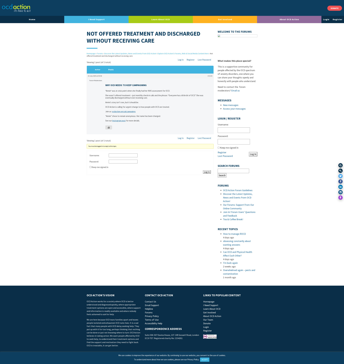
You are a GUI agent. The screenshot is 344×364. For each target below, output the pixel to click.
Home (32, 19)
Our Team (208, 319)
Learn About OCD (160, 19)
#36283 (210, 76)
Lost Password (204, 59)
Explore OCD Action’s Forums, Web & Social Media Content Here (183, 53)
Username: (94, 155)
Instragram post (119, 120)
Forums (100, 53)
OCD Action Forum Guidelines (237, 190)
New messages (230, 105)
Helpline (149, 308)
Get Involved (225, 19)
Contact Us (150, 301)
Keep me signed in (100, 167)
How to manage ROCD (234, 233)
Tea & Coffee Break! (233, 219)
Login (326, 19)
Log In (181, 59)
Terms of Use (152, 319)
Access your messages (234, 108)
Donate (207, 323)
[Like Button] (108, 127)
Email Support (152, 305)
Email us (235, 90)
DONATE (335, 8)
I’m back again (230, 262)
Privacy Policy (152, 316)
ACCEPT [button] (205, 359)
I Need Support (96, 19)
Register (337, 19)
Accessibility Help (153, 323)
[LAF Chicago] (16, 8)
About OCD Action (289, 19)
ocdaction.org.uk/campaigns (124, 111)
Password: (94, 161)
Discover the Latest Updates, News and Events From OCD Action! (130, 53)
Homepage (91, 53)
